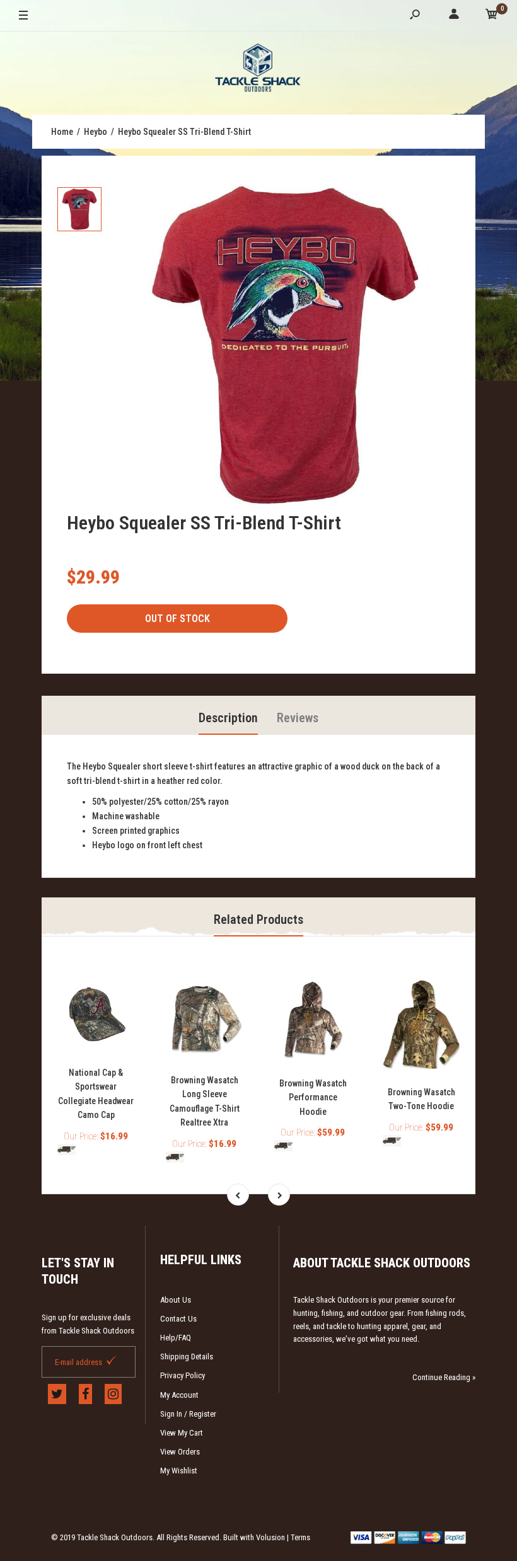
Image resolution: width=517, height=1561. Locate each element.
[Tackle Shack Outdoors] (258, 69)
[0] (491, 16)
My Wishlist (178, 1470)
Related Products (258, 919)
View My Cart (181, 1432)
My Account (179, 1395)
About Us (175, 1300)
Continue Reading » (443, 1377)
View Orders (180, 1451)
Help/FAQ (175, 1337)
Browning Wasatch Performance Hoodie (313, 1097)
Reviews (297, 717)
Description (228, 717)
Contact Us (178, 1318)
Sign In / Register (188, 1414)
